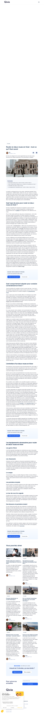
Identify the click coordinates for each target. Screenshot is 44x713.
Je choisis (12, 707)
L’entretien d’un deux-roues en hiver (15, 185)
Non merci (5, 707)
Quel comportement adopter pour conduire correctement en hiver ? (22, 184)
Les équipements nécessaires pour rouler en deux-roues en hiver (21, 187)
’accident (22, 403)
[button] (39, 2)
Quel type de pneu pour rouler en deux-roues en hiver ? (19, 182)
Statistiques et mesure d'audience (8, 703)
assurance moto (30, 403)
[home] (7, 2)
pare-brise (22, 525)
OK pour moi (20, 707)
